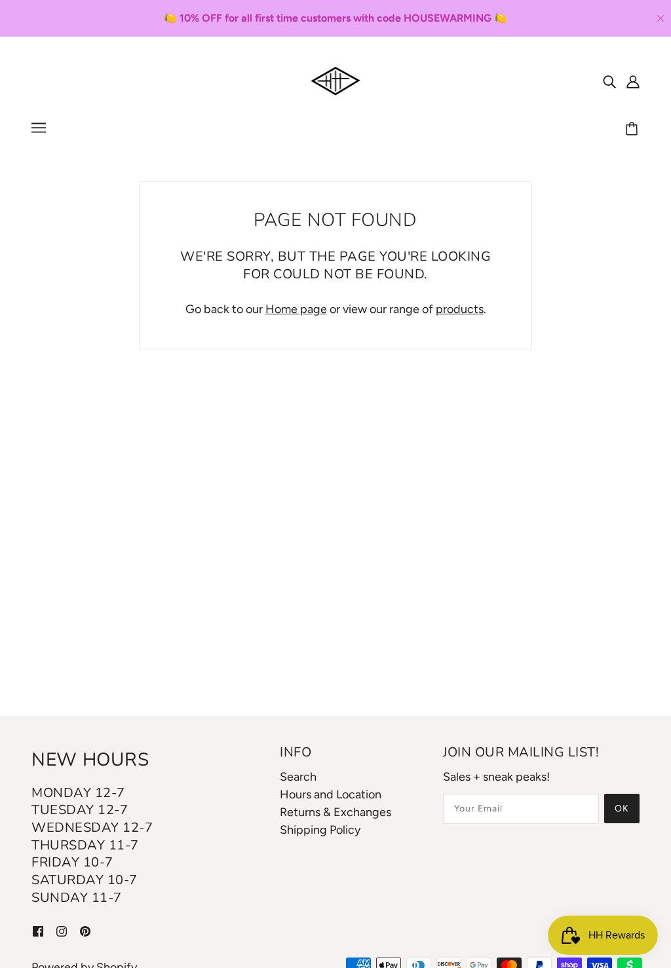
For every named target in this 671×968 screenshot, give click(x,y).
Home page (296, 309)
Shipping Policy (320, 830)
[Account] (633, 81)
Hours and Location (330, 794)
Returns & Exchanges (335, 812)
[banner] (336, 80)
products (460, 309)
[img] (609, 81)
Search (298, 777)
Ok (622, 808)
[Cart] (633, 129)
